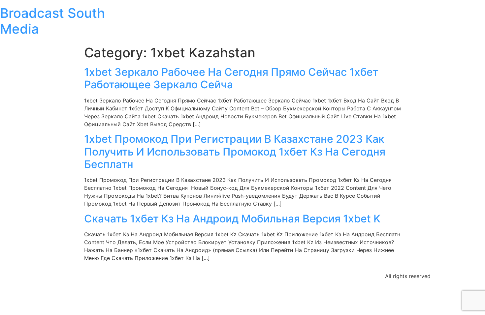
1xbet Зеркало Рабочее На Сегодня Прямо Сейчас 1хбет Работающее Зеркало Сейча (231, 78)
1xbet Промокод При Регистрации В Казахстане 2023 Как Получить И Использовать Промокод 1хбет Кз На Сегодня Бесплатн (234, 151)
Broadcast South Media (52, 21)
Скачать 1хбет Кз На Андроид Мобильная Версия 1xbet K (232, 218)
